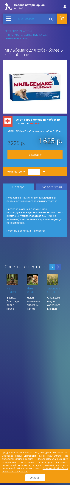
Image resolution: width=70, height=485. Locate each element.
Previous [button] (52, 267)
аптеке (34, 123)
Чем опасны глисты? (32, 291)
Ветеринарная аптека (18, 31)
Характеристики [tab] (52, 187)
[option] (13, 292)
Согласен (35, 477)
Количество (26, 170)
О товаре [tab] (18, 187)
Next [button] (58, 267)
